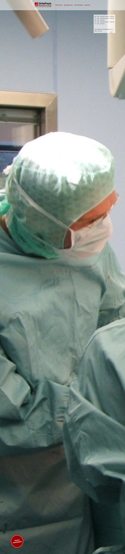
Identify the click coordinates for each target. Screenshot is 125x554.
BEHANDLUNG (68, 5)
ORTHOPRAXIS (78, 5)
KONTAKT (87, 5)
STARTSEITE (59, 5)
